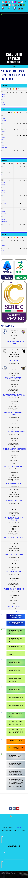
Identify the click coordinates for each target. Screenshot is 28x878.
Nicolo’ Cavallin (3, 199)
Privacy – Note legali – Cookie (18, 827)
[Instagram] (14, 808)
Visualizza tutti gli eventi (21, 611)
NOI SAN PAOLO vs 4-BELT (14, 606)
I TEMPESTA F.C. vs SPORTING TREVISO (14, 432)
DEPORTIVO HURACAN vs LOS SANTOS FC (14, 449)
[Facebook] (10, 808)
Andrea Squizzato (3, 119)
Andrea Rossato (3, 244)
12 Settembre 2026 (14, 595)
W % (22, 89)
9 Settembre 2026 (14, 438)
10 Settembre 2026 (14, 489)
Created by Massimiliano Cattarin (8, 873)
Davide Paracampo (4, 251)
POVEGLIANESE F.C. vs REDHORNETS (14, 589)
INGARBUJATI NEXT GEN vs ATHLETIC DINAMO (14, 413)
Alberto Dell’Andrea (4, 228)
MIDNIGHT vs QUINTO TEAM (14, 500)
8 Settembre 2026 (14, 384)
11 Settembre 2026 (14, 543)
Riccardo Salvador (3, 95)
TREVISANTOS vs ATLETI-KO (14, 483)
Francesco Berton (3, 183)
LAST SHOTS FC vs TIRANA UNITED (14, 466)
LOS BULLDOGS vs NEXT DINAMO (14, 554)
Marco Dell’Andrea (4, 146)
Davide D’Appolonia (4, 220)
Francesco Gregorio (3, 175)
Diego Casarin (3, 103)
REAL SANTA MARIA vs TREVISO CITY (14, 537)
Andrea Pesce (3, 154)
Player (3, 89)
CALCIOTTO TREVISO (14, 56)
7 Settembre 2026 (14, 330)
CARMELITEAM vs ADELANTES (14, 572)
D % (26, 89)
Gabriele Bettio (3, 138)
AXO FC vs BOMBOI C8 (14, 360)
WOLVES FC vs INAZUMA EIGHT (14, 378)
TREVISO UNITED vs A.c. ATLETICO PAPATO (14, 342)
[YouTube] (17, 808)
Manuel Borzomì (3, 191)
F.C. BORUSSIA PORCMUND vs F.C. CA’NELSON (14, 519)
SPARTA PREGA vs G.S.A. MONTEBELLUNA (14, 395)
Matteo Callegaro (3, 212)
